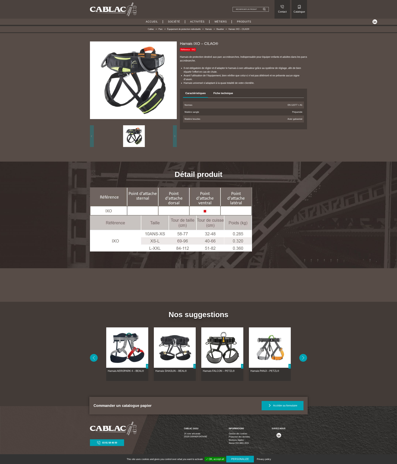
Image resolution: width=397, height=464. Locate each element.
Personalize (240, 459)
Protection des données (239, 437)
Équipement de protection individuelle (184, 29)
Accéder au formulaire (285, 405)
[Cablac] (113, 9)
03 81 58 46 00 (109, 442)
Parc (160, 29)
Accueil (152, 21)
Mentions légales (236, 440)
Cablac (151, 29)
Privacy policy (264, 459)
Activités (197, 21)
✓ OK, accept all (215, 459)
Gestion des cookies (238, 433)
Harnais (208, 29)
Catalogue (299, 11)
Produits (244, 21)
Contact (282, 11)
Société (174, 21)
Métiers (221, 21)
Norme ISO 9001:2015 (239, 443)
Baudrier (220, 29)
